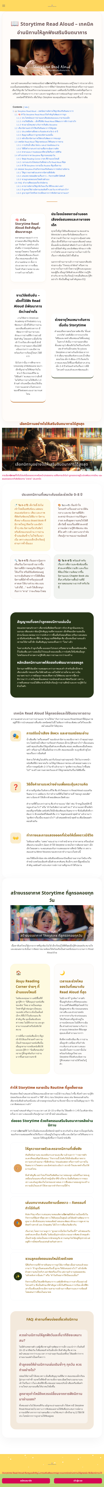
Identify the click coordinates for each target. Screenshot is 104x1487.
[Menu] (3, 5)
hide (26, 107)
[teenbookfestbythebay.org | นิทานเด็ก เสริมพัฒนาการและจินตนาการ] (52, 5)
